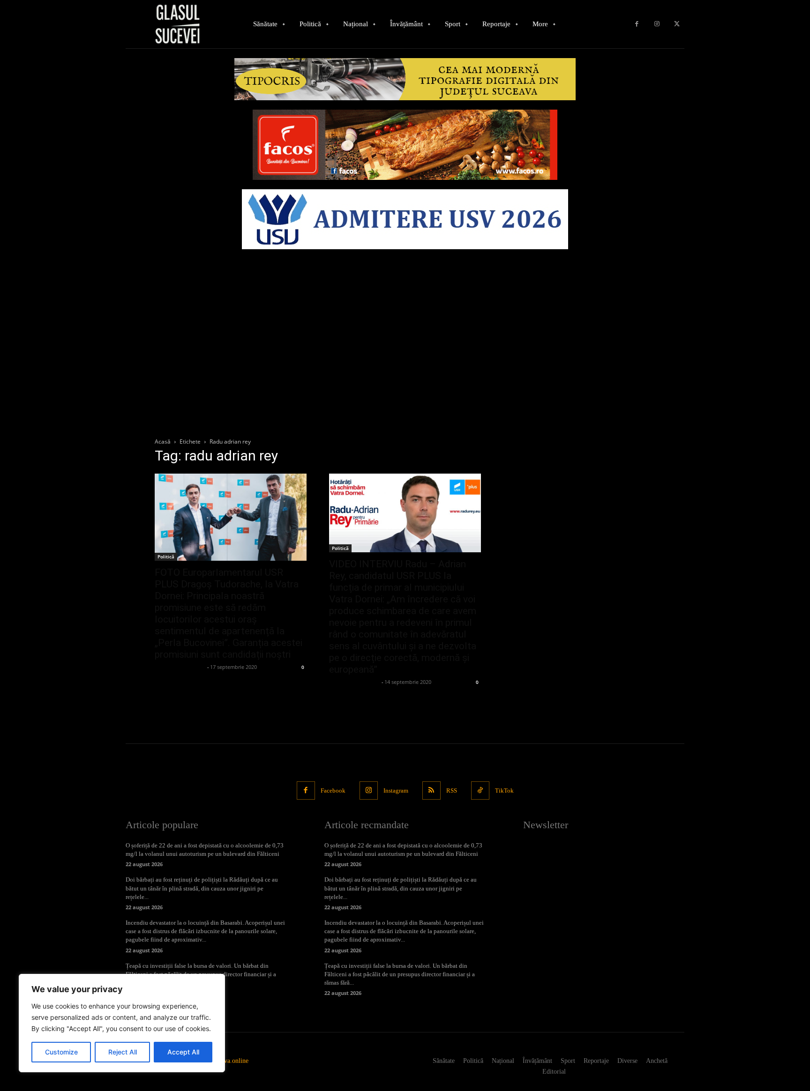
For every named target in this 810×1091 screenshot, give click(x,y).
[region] (122, 1023)
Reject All (122, 1052)
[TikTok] (480, 790)
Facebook (333, 790)
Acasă (163, 441)
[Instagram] (657, 24)
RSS (451, 790)
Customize (61, 1052)
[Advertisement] (405, 324)
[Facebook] (637, 24)
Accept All (183, 1052)
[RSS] (431, 790)
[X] (676, 24)
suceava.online (229, 1060)
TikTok (504, 790)
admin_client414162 (180, 666)
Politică (166, 556)
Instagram (395, 790)
